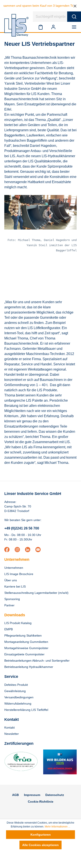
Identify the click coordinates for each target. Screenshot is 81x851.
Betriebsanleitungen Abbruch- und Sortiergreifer (37, 660)
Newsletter (11, 733)
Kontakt (9, 727)
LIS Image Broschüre (18, 574)
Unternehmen (16, 559)
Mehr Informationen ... (57, 826)
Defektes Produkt (16, 684)
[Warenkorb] (63, 27)
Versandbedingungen (18, 697)
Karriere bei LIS (15, 586)
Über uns (10, 580)
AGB (15, 795)
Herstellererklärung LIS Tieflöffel (26, 710)
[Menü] (75, 27)
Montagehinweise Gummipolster (26, 648)
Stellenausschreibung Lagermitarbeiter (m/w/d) (36, 592)
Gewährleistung (15, 691)
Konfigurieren (40, 834)
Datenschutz (54, 795)
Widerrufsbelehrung (17, 703)
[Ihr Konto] (53, 27)
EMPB (8, 629)
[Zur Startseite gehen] (16, 25)
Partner (9, 605)
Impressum (32, 795)
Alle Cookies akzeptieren (40, 845)
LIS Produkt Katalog (18, 623)
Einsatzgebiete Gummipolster (24, 654)
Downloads (14, 615)
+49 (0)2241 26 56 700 (21, 528)
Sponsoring (12, 599)
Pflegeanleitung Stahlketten (23, 635)
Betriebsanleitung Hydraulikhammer (28, 667)
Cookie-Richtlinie (40, 801)
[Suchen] (74, 16)
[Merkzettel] (40, 27)
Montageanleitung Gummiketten (26, 641)
